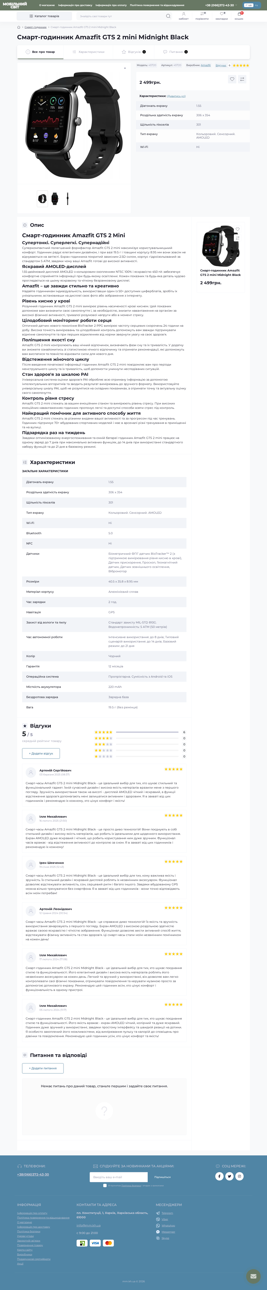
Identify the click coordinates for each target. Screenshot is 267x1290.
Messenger (168, 1231)
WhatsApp (168, 1225)
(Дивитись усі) (176, 96)
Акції (20, 1263)
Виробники (24, 1254)
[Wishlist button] (232, 79)
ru (256, 5)
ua (250, 5)
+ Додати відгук (41, 753)
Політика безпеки (131, 1185)
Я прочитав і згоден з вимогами (136, 1185)
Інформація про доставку (75, 5)
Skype (165, 1238)
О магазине (47, 5)
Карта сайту (25, 1249)
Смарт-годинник (36, 27)
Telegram (167, 1213)
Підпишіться (162, 1177)
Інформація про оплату (111, 5)
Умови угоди (25, 1236)
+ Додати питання (43, 1068)
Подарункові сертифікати (33, 1259)
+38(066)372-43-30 (33, 1175)
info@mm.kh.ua (89, 1225)
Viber (165, 1219)
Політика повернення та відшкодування (157, 5)
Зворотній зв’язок (28, 1240)
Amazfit (206, 65)
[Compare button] (242, 79)
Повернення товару (30, 1245)
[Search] (168, 16)
